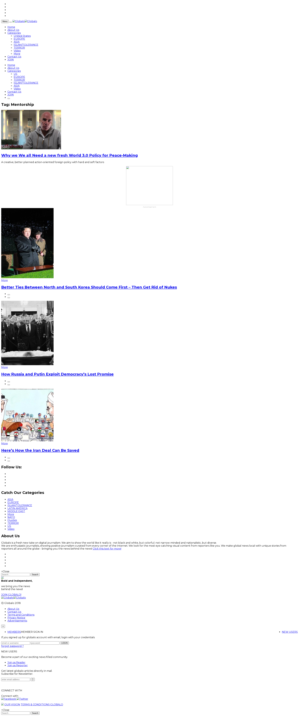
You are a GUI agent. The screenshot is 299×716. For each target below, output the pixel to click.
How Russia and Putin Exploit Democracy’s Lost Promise (57, 374)
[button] (9, 698)
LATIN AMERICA (17, 508)
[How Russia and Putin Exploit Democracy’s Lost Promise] (27, 364)
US (15, 73)
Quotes (12, 520)
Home (11, 27)
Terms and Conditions (20, 614)
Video (17, 50)
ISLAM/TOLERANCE (26, 44)
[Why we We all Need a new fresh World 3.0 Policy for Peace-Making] (31, 148)
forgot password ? (12, 646)
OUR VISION (12, 704)
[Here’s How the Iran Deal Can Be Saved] (27, 440)
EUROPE (19, 38)
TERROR (19, 47)
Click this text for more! (107, 548)
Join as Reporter (17, 665)
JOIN (10, 59)
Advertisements (17, 620)
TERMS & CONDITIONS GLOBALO (42, 704)
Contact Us (14, 56)
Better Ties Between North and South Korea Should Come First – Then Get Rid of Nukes (89, 287)
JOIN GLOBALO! (11, 594)
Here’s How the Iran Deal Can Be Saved (40, 450)
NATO (11, 517)
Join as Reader (16, 662)
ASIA (16, 41)
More (17, 53)
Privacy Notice (16, 617)
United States (22, 35)
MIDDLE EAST (16, 511)
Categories (14, 32)
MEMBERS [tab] (14, 631)
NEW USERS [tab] (290, 631)
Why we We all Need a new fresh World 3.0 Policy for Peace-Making (69, 155)
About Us (13, 30)
